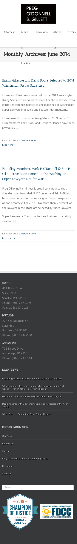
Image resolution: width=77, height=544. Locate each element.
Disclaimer (7, 466)
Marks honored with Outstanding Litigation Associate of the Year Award (35, 405)
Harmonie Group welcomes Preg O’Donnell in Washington (31, 396)
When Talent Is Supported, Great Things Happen (26, 414)
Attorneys (9, 32)
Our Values (7, 435)
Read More (7, 144)
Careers (71, 32)
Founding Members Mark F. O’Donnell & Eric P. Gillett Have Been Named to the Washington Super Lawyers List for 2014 (36, 174)
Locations (42, 32)
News (33, 140)
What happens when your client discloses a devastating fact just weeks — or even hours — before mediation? (35, 387)
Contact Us (7, 443)
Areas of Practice (25, 35)
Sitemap (6, 473)
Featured (25, 140)
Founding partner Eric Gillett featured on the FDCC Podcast (32, 378)
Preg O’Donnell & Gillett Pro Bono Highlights (25, 458)
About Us (57, 35)
